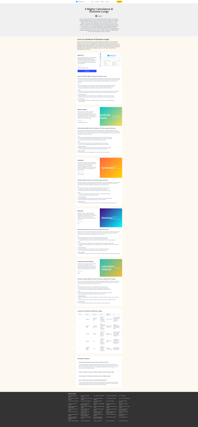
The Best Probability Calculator (73, 420)
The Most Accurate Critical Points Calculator (86, 407)
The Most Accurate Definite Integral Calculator (72, 407)
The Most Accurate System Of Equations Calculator (111, 412)
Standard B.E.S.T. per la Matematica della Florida (106, 26)
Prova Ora (119, 1)
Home (92, 1)
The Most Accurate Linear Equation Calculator (85, 404)
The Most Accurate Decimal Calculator (110, 404)
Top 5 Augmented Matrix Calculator (97, 402)
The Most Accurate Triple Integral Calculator (85, 412)
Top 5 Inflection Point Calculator (98, 395)
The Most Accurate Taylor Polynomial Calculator (123, 410)
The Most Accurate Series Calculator (85, 396)
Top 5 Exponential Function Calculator (72, 396)
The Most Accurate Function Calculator (98, 415)
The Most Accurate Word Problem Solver (123, 415)
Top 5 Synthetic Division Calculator (123, 402)
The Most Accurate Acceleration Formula (98, 404)
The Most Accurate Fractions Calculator (73, 410)
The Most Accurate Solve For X (111, 414)
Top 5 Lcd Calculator (122, 395)
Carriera (102, 1)
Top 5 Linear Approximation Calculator (98, 399)
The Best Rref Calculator (110, 420)
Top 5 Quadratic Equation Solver (111, 395)
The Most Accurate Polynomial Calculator (73, 415)
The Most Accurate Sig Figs (72, 411)
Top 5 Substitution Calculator (111, 398)
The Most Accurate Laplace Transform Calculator (98, 412)
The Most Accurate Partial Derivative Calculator (85, 415)
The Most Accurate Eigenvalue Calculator (86, 418)
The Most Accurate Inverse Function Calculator (85, 410)
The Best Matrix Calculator (123, 420)
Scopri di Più (87, 71)
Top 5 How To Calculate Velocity (124, 398)
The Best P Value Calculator (85, 420)
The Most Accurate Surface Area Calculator (111, 407)
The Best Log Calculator (97, 420)
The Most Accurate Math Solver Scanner (98, 407)
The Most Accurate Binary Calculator (123, 404)
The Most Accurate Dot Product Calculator (124, 407)
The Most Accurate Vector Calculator (72, 404)
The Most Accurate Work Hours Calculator (111, 410)
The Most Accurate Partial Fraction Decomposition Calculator (72, 418)
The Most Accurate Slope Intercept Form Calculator (97, 418)
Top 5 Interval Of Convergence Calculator (73, 399)
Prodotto (97, 1)
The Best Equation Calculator (111, 417)
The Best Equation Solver (123, 417)
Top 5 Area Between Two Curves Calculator (86, 399)
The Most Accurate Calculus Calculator (123, 412)
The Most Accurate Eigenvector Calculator (98, 410)
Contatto (107, 1)
